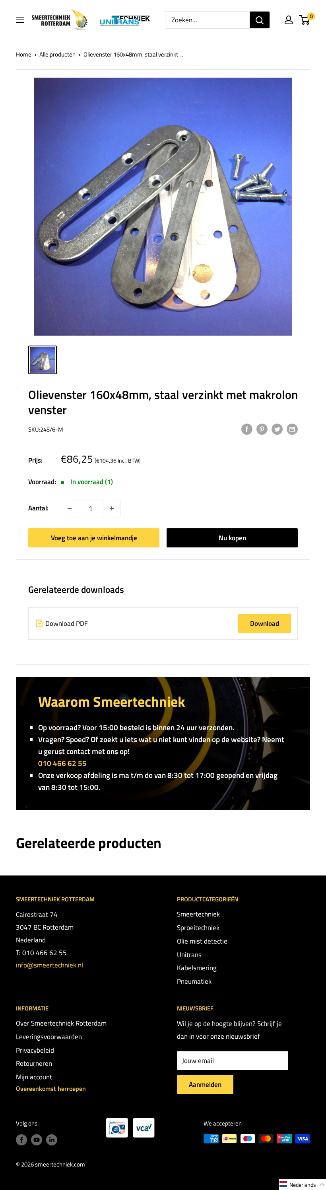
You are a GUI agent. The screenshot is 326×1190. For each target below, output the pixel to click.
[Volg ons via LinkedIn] (51, 1139)
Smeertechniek (198, 914)
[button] (302, 1184)
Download (264, 623)
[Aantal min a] (111, 508)
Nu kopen (232, 538)
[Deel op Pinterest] (262, 428)
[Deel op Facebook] (246, 428)
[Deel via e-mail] (292, 428)
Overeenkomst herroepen (51, 1088)
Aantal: (38, 508)
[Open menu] (20, 20)
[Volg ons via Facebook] (21, 1139)
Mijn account (34, 1077)
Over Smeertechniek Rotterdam (61, 1023)
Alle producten (57, 54)
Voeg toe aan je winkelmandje (94, 538)
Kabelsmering (197, 968)
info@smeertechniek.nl (49, 965)
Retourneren (34, 1063)
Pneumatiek (194, 981)
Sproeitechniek (198, 927)
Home (23, 54)
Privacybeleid (35, 1050)
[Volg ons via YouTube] (36, 1139)
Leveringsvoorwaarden (49, 1037)
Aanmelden (205, 1084)
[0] (305, 20)
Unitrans (189, 955)
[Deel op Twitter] (277, 428)
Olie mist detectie (202, 941)
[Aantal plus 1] (69, 508)
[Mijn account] (289, 20)
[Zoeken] (260, 20)
